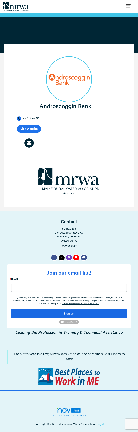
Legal (100, 424)
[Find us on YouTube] (76, 257)
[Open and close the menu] (82, 6)
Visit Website (29, 129)
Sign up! (69, 313)
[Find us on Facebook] (54, 257)
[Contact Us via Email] (83, 257)
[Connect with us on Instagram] (69, 257)
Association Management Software (69, 415)
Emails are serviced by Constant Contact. (80, 303)
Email (14, 279)
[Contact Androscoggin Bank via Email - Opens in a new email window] (29, 143)
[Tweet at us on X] (61, 258)
